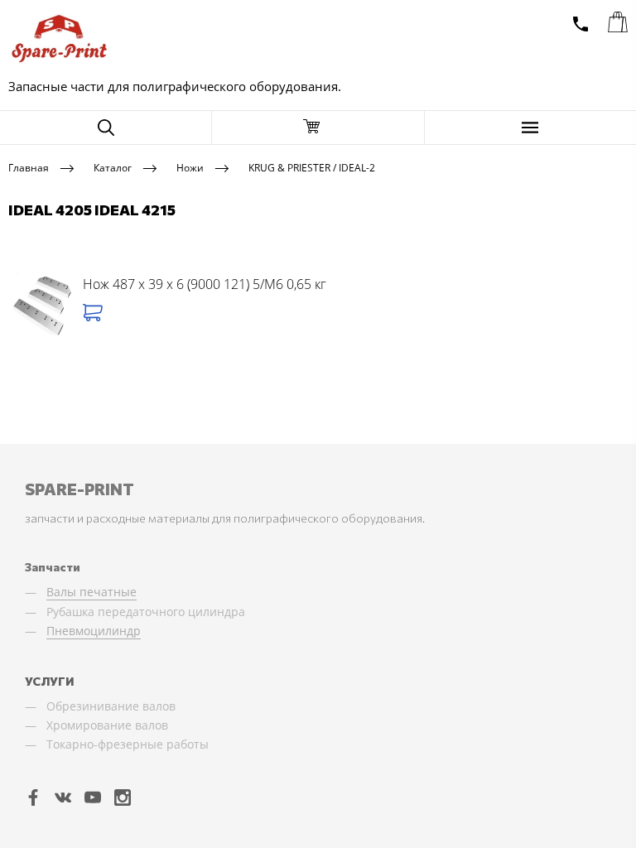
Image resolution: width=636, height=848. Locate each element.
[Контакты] (580, 24)
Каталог (113, 167)
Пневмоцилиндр (93, 630)
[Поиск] (105, 127)
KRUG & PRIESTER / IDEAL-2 (311, 167)
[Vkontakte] (63, 797)
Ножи (190, 167)
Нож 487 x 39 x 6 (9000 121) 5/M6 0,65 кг (204, 284)
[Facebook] (33, 797)
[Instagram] (122, 797)
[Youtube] (92, 797)
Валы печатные (91, 592)
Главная (28, 167)
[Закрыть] (317, 127)
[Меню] (530, 127)
